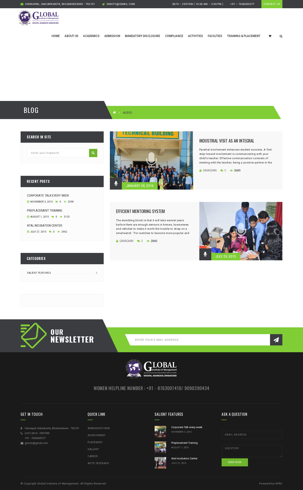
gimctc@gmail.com (120, 4)
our (57, 332)
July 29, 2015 (225, 256)
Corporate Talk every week (48, 195)
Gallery (93, 449)
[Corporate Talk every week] (160, 431)
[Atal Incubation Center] (160, 463)
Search (93, 153)
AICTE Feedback (98, 463)
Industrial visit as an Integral (226, 140)
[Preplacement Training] (160, 447)
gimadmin (210, 170)
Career (93, 456)
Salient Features (39, 272)
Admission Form (99, 428)
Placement (95, 442)
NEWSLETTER (70, 339)
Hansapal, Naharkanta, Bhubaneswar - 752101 (60, 4)
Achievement (97, 435)
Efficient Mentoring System (140, 211)
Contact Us (272, 4)
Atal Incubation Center (44, 225)
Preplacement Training (44, 210)
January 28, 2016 (140, 186)
